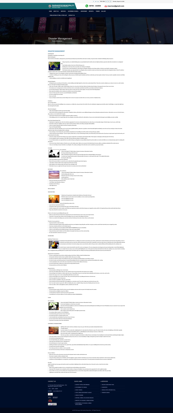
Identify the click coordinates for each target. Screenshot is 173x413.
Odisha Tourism (79, 395)
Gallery (103, 11)
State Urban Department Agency (83, 392)
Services (63, 11)
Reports (91, 11)
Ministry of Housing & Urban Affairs (84, 400)
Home (50, 11)
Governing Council (73, 11)
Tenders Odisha (106, 392)
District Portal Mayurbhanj (82, 384)
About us (55, 11)
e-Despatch (104, 387)
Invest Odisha (78, 390)
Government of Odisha (81, 387)
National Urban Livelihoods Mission (84, 397)
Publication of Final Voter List (58, 15)
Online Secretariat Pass (108, 384)
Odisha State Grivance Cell (108, 390)
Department (84, 11)
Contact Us (71, 15)
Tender (98, 11)
